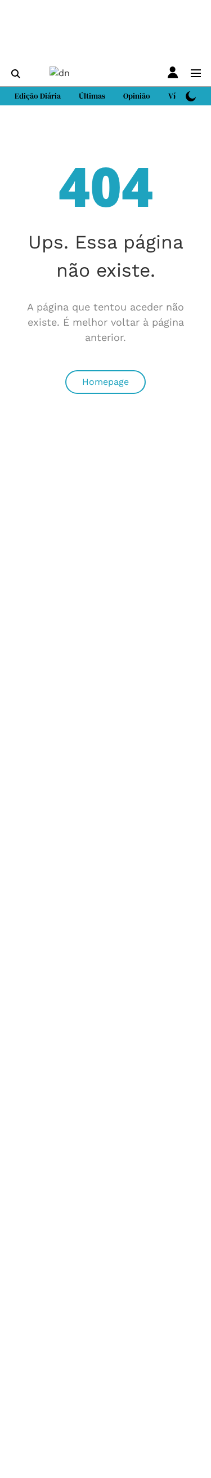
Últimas (92, 95)
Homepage (105, 381)
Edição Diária (38, 95)
